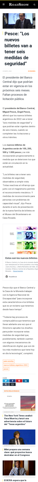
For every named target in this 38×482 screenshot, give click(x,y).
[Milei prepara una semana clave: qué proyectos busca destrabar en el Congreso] (19, 438)
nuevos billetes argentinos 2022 (16, 365)
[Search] (34, 4)
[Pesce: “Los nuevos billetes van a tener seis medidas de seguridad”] (19, 21)
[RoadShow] (19, 4)
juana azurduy (9, 361)
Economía (31, 71)
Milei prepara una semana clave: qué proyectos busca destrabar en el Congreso (18, 452)
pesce (6, 369)
